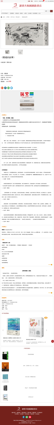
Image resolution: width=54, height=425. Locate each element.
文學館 (7, 17)
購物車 (40, 1)
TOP (53, 341)
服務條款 (19, 412)
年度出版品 (27, 414)
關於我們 (14, 412)
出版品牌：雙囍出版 (6, 62)
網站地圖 (29, 412)
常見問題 (17, 414)
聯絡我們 (32, 414)
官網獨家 (12, 13)
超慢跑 (21, 13)
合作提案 (22, 414)
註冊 (29, 1)
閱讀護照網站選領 (27, 104)
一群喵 (25, 13)
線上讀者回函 (51, 1)
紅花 (39, 13)
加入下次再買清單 (27, 108)
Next (46, 330)
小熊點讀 (17, 13)
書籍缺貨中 (27, 100)
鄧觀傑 (6, 73)
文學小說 (12, 17)
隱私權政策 (24, 412)
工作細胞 (30, 13)
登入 (32, 1)
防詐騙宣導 (39, 412)
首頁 (4, 17)
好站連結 (37, 414)
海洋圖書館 (35, 13)
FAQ (46, 1)
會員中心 (36, 1)
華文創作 (18, 17)
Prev (3, 330)
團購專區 (34, 412)
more (49, 264)
